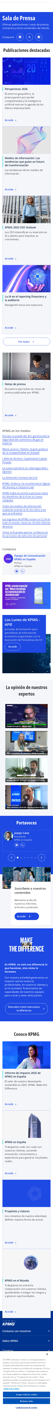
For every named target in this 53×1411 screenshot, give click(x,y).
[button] (16, 571)
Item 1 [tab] (35, 857)
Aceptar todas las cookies (26, 1394)
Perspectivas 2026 (16, 89)
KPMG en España (15, 1142)
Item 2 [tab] (28, 857)
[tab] (18, 857)
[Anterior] (11, 857)
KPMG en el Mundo (17, 1280)
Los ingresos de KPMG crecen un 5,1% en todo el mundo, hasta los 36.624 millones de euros (26, 523)
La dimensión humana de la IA (19, 477)
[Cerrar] (47, 1354)
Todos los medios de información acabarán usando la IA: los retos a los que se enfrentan (24, 509)
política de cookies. (11, 1389)
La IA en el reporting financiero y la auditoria (25, 298)
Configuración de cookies (26, 1407)
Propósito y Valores (17, 1211)
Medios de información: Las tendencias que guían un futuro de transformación (24, 161)
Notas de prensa (15, 384)
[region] (26, 1381)
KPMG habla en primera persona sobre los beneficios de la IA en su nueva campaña (25, 496)
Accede (12, 646)
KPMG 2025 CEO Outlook (20, 227)
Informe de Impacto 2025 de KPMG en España (23, 1074)
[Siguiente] (41, 857)
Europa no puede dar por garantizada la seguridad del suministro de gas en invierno (25, 439)
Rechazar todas (26, 1401)
